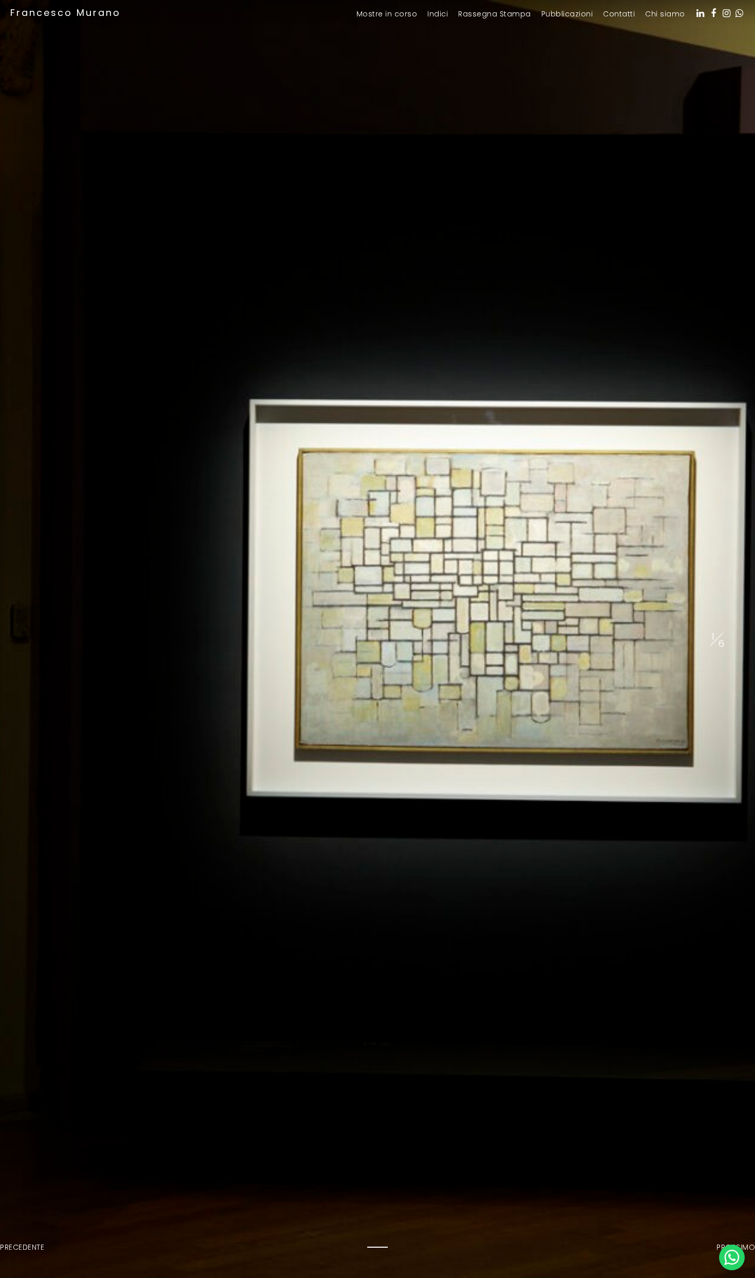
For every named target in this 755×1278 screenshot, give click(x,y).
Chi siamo (665, 14)
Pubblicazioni (567, 14)
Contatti (619, 14)
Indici (437, 14)
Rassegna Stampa (494, 14)
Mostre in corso (387, 14)
